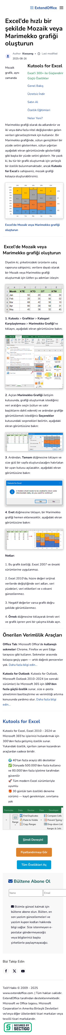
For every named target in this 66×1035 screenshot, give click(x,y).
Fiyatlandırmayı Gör (34, 852)
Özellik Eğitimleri (38, 110)
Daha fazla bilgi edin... (23, 665)
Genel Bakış (35, 86)
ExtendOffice (46, 7)
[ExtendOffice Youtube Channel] (23, 971)
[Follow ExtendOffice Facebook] (6, 971)
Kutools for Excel (21, 721)
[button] (61, 7)
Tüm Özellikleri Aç (34, 865)
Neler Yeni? (35, 118)
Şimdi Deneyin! (33, 840)
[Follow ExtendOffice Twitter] (14, 971)
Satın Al (32, 102)
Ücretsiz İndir (36, 94)
